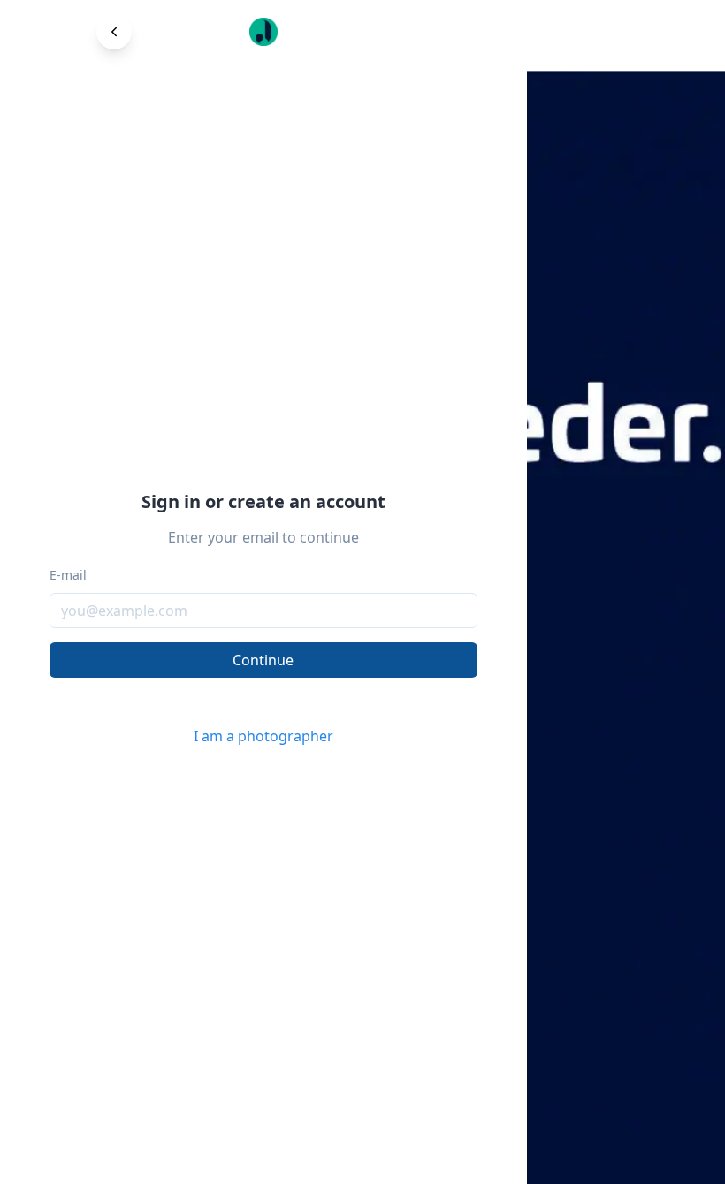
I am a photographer (263, 736)
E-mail (68, 574)
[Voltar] (114, 31)
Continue (263, 660)
